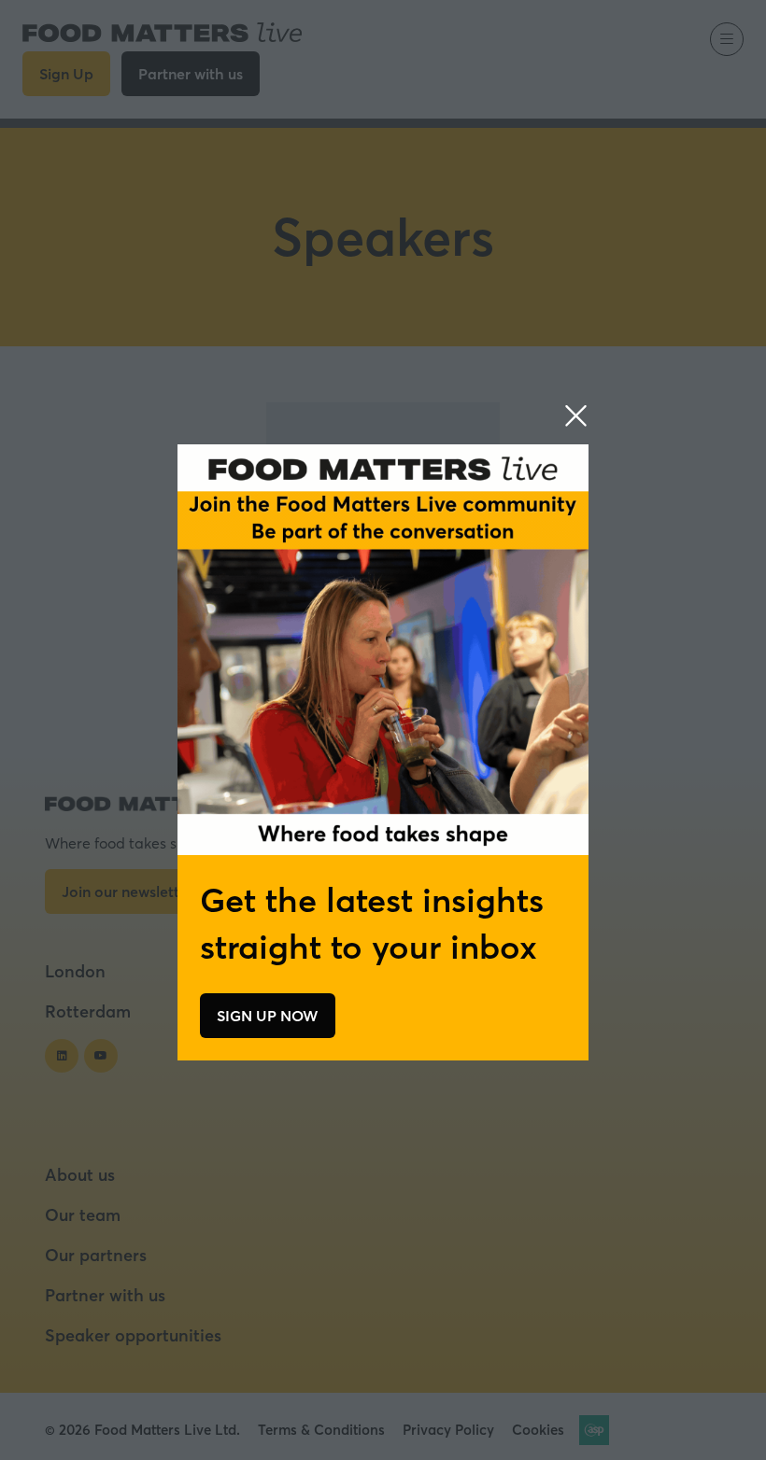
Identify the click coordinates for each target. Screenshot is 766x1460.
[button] (576, 416)
